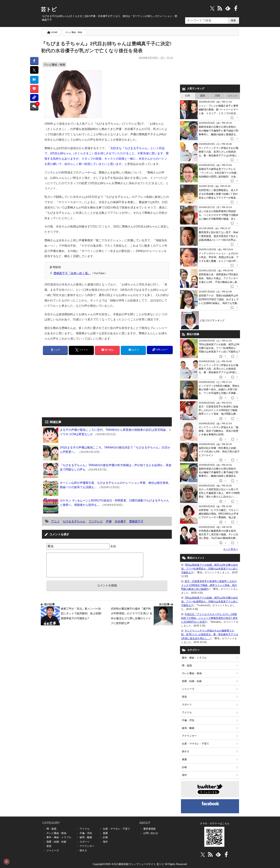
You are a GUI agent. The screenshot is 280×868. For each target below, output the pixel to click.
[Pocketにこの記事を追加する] (34, 88)
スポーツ (187, 704)
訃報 (184, 767)
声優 (109, 521)
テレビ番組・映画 (73, 32)
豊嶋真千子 (136, 521)
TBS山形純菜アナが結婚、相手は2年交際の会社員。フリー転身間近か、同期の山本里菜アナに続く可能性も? (209, 568)
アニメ (55, 521)
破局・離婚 (188, 728)
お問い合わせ (150, 833)
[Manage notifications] (6, 861)
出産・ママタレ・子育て (195, 743)
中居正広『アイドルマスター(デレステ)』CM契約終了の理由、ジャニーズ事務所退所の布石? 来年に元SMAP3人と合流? (209, 618)
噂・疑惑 (187, 665)
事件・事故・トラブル (194, 657)
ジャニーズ (188, 688)
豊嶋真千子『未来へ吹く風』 (72, 273)
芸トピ (49, 9)
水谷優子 (120, 521)
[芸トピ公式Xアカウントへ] (203, 854)
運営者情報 (149, 828)
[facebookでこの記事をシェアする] (34, 60)
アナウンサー (189, 735)
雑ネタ (185, 751)
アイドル (187, 712)
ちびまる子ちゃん (74, 521)
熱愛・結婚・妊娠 (192, 681)
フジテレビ (96, 521)
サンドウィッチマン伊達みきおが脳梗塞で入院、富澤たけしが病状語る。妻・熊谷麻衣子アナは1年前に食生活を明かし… (209, 634)
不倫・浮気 (188, 720)
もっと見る (230, 549)
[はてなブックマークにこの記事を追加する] (34, 79)
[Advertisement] (74, 388)
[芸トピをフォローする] (212, 8)
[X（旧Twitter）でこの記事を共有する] (34, 70)
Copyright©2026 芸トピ (140, 864)
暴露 (184, 759)
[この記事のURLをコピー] (34, 97)
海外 (184, 775)
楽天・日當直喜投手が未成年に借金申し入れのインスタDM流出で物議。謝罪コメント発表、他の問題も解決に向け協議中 (209, 585)
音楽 (184, 696)
